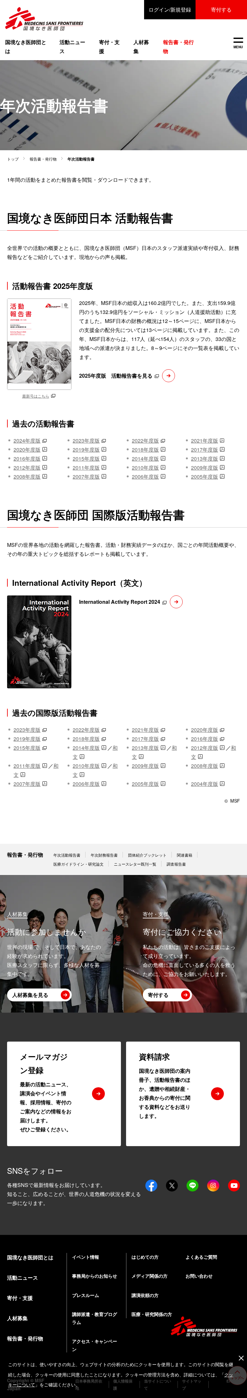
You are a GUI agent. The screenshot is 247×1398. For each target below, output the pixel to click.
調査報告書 (176, 864)
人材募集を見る (30, 994)
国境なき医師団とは (25, 46)
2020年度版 (27, 449)
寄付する (221, 9)
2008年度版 (27, 476)
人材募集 (141, 46)
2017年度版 (204, 449)
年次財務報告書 (104, 855)
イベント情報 (85, 1257)
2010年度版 (145, 467)
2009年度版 (204, 467)
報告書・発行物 (43, 158)
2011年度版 (86, 467)
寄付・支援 (109, 46)
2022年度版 (145, 440)
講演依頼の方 (145, 1295)
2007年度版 (86, 476)
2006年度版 (145, 476)
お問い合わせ (199, 1276)
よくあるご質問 (201, 1257)
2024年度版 (27, 440)
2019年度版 (86, 449)
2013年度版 (204, 458)
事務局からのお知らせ (94, 1276)
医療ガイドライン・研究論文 (78, 864)
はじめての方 (145, 1257)
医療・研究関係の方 (152, 1314)
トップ (13, 158)
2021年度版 (204, 440)
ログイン (170, 9)
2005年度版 (204, 476)
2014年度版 (145, 458)
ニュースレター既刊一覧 (135, 864)
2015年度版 (86, 458)
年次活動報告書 (66, 855)
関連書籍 (184, 855)
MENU (238, 43)
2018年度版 (145, 449)
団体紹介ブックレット (147, 855)
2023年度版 (86, 440)
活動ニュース (72, 46)
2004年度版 (204, 783)
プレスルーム (85, 1295)
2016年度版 (27, 458)
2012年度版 (27, 467)
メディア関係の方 (150, 1276)
